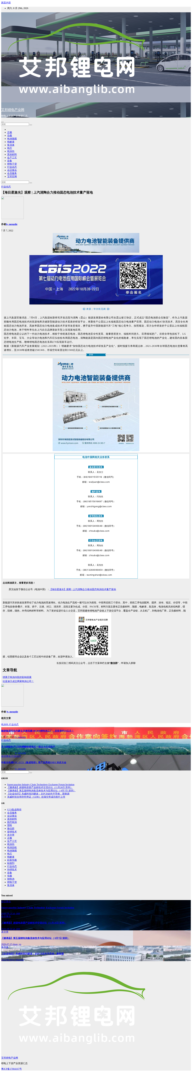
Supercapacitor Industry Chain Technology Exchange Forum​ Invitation (40, 784)
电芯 (9, 148)
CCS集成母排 (14, 809)
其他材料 (12, 154)
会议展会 (12, 170)
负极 (9, 135)
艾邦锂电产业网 (12, 110)
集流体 (10, 145)
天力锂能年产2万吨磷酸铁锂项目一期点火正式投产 (28, 746)
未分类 (10, 835)
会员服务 (12, 173)
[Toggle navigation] (2, 122)
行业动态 (12, 167)
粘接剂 (10, 863)
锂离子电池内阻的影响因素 (17, 677)
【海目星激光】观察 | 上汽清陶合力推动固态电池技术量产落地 (83, 589)
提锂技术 (12, 831)
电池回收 (12, 847)
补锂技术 (12, 869)
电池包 (10, 151)
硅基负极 (12, 860)
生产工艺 (12, 157)
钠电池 (10, 879)
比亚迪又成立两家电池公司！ (18, 681)
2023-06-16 (7, 959)
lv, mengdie (11, 224)
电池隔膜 (12, 138)
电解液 (10, 142)
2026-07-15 (7, 944)
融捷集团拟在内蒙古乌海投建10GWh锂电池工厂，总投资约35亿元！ (37, 730)
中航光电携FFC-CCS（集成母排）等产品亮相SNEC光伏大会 (33, 762)
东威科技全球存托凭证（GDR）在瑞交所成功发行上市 (36, 797)
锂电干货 (12, 164)
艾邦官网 (12, 176)
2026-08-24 (7, 913)
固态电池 (12, 822)
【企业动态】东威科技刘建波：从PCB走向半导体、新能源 (38, 793)
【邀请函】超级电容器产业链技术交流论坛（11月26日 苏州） (40, 787)
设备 (9, 160)
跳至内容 (6, 2)
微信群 (10, 828)
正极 (9, 132)
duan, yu (17, 944)
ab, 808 (16, 913)
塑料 (9, 825)
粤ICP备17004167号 (11, 1069)
